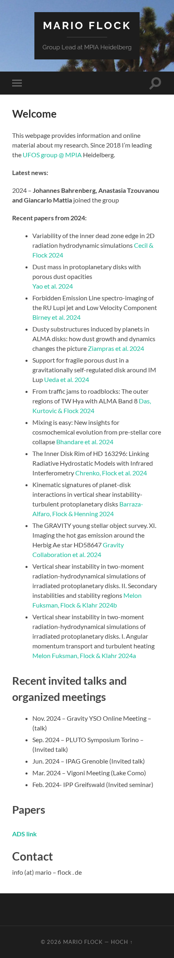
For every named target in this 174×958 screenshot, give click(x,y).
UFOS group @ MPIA (52, 154)
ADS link (24, 834)
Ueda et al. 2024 (66, 379)
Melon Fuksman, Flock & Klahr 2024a (84, 655)
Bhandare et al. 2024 (84, 441)
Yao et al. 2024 (52, 286)
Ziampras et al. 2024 (116, 348)
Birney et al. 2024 (56, 317)
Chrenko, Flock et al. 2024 (111, 473)
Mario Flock (87, 25)
